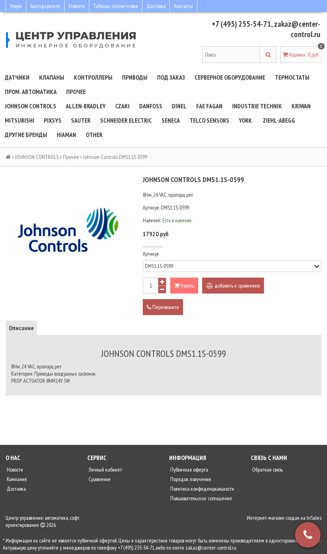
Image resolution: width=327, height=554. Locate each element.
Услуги (16, 6)
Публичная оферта (188, 469)
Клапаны (51, 77)
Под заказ (171, 77)
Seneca (171, 120)
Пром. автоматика (31, 92)
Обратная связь (267, 469)
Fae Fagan (209, 106)
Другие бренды (26, 135)
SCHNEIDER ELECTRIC (126, 120)
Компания (16, 479)
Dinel (179, 106)
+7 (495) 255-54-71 (241, 24)
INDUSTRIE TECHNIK (257, 106)
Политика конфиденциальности (201, 488)
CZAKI (122, 106)
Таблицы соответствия (115, 6)
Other (94, 135)
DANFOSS (150, 106)
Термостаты (292, 77)
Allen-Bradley (86, 106)
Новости (77, 6)
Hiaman (66, 135)
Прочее (76, 92)
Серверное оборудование (230, 77)
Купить (186, 285)
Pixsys (52, 120)
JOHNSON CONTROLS (30, 106)
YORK (245, 120)
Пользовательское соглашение (200, 498)
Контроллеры (93, 77)
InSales (314, 517)
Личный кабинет (104, 469)
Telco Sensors (209, 120)
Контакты (183, 6)
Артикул (151, 253)
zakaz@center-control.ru (297, 29)
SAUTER (81, 120)
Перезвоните (165, 307)
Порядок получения (190, 479)
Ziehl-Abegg (279, 120)
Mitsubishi (19, 120)
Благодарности (45, 6)
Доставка (155, 6)
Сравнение (99, 479)
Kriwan (301, 106)
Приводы (135, 77)
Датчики (17, 77)
